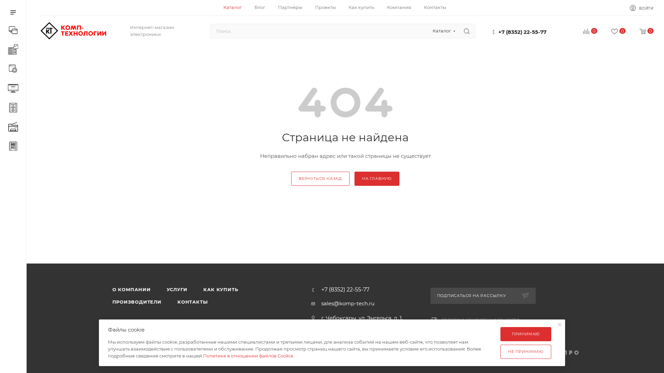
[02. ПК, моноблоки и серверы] (14, 50)
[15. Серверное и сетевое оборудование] (14, 147)
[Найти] (466, 31)
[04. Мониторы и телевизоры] (14, 89)
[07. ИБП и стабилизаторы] (14, 108)
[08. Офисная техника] (14, 127)
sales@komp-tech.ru (348, 303)
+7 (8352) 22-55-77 (522, 32)
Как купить (220, 289)
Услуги (177, 289)
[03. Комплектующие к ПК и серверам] (14, 69)
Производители (137, 302)
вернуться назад (320, 178)
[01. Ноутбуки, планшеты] (14, 31)
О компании (131, 289)
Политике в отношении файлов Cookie (248, 355)
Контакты (192, 302)
